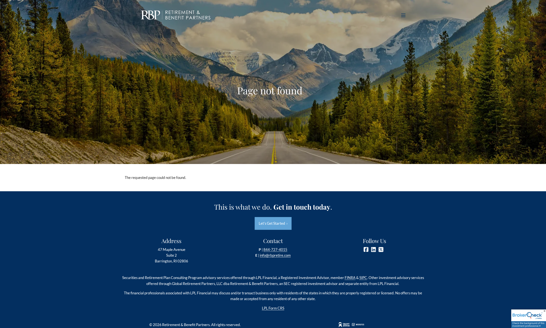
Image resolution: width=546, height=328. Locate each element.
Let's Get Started (273, 223)
